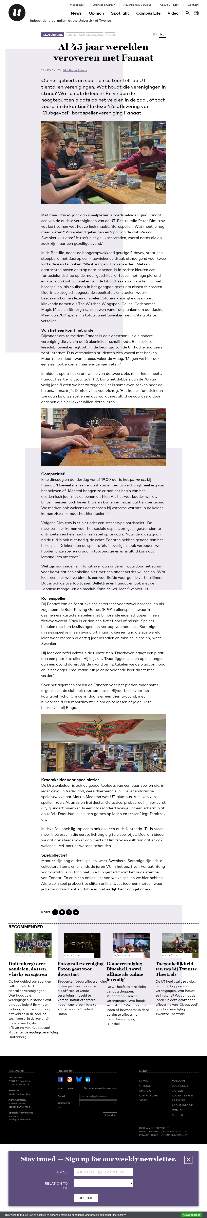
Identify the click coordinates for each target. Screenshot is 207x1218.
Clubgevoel (53, 34)
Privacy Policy (148, 1135)
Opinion (96, 13)
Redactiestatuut (150, 1131)
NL (162, 34)
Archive (178, 1114)
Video (173, 13)
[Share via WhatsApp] (69, 912)
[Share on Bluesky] (62, 912)
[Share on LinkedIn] (76, 912)
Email (62, 1172)
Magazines (76, 4)
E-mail (61, 1096)
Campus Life (148, 13)
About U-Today (169, 4)
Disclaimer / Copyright (154, 1128)
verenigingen (75, 34)
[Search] (196, 13)
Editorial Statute (174, 1131)
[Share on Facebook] (55, 912)
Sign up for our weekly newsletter (100, 1088)
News (76, 13)
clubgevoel (94, 34)
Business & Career (103, 4)
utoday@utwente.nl (19, 1094)
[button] (188, 1160)
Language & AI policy (174, 1135)
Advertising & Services (137, 4)
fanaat (110, 34)
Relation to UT (63, 1106)
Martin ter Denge (75, 70)
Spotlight (120, 13)
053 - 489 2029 (20, 1084)
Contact (193, 4)
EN (155, 34)
